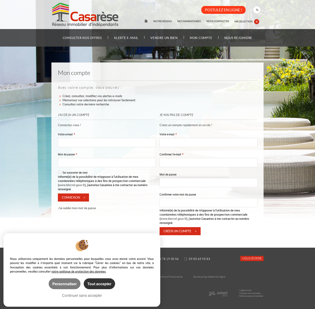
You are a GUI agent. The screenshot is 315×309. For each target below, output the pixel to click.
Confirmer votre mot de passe (178, 194)
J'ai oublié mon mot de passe (77, 208)
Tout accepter (99, 283)
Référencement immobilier (251, 296)
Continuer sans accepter (82, 295)
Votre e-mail (66, 134)
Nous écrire (252, 258)
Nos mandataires (189, 21)
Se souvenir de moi (74, 172)
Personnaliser (64, 283)
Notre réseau (162, 21)
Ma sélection (246, 21)
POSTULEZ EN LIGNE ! (223, 10)
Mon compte (201, 38)
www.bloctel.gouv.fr (72, 185)
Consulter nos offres (82, 38)
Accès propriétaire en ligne (209, 276)
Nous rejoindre (238, 38)
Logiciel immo (245, 290)
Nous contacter (217, 21)
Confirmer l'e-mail (171, 154)
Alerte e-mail (126, 38)
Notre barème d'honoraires (166, 276)
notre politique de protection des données (78, 271)
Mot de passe (67, 154)
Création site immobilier (250, 293)
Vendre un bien (164, 38)
